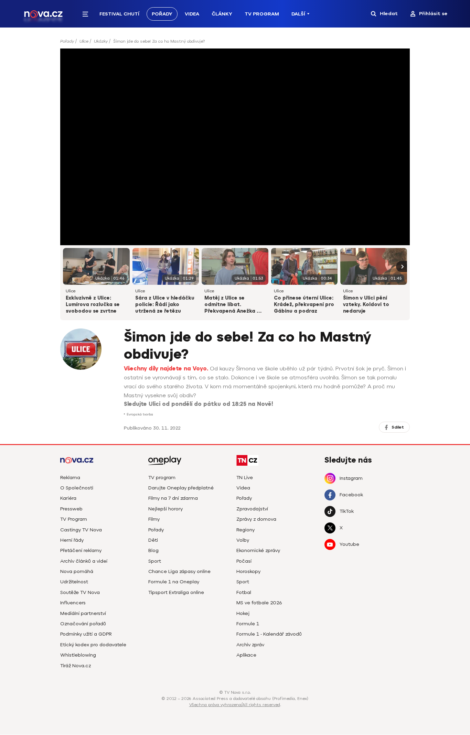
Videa (192, 14)
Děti (153, 540)
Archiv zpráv (250, 645)
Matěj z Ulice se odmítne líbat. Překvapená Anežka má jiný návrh (234, 305)
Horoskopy (248, 571)
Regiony (245, 530)
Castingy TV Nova (81, 530)
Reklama (70, 477)
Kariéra (68, 498)
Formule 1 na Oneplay (173, 582)
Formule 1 (247, 624)
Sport (154, 561)
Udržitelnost (74, 582)
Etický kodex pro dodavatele (93, 645)
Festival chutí (119, 14)
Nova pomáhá (76, 571)
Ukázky (101, 41)
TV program (161, 477)
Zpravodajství (252, 509)
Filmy (154, 519)
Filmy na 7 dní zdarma (173, 498)
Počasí (244, 561)
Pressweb (71, 509)
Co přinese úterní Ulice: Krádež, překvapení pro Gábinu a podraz (304, 304)
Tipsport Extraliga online (176, 592)
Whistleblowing (78, 655)
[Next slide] (401, 266)
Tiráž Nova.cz (75, 666)
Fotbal (243, 592)
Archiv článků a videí (83, 561)
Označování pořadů (83, 624)
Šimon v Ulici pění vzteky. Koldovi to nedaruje (366, 304)
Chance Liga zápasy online (179, 571)
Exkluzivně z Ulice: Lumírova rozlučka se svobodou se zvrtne (93, 304)
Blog (153, 550)
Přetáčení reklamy (81, 550)
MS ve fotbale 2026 (259, 603)
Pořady (162, 14)
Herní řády (72, 540)
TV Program (262, 14)
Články (222, 14)
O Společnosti (76, 488)
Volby (242, 540)
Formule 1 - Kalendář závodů (269, 634)
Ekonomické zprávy (258, 550)
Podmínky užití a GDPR (86, 634)
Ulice (83, 41)
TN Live (244, 477)
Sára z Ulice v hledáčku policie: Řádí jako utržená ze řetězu (164, 304)
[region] (235, 43)
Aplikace (246, 655)
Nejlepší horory (165, 509)
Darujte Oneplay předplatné (181, 488)
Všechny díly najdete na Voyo (165, 369)
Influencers (73, 603)
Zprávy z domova (256, 519)
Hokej (242, 613)
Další (298, 14)
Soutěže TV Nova (80, 592)
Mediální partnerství (83, 613)
